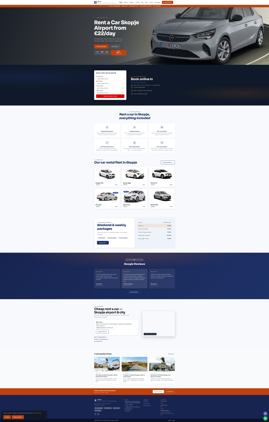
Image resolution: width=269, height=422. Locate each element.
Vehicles (126, 2)
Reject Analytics (18, 417)
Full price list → (103, 242)
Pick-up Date (99, 85)
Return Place (99, 81)
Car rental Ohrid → (98, 341)
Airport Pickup (146, 403)
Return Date (99, 90)
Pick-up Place (99, 76)
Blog (142, 2)
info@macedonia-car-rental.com (132, 406)
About (146, 2)
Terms (162, 408)
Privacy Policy (37, 413)
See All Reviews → (134, 292)
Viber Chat (127, 411)
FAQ (161, 406)
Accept (7, 417)
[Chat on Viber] (265, 414)
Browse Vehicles (167, 2)
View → (117, 184)
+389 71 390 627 (129, 404)
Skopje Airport (164, 401)
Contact (151, 2)
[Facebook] (95, 414)
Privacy (173, 420)
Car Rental (145, 401)
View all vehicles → (168, 162)
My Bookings (157, 2)
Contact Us (170, 391)
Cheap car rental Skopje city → (101, 339)
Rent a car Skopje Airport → (100, 337)
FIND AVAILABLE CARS (110, 96)
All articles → (171, 353)
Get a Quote (115, 46)
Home (120, 2)
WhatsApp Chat (128, 409)
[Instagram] (98, 414)
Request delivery (102, 331)
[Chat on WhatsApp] (265, 418)
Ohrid (162, 403)
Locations (137, 2)
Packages (131, 2)
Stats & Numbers (147, 405)
